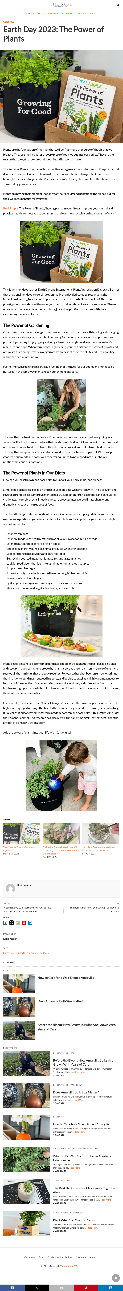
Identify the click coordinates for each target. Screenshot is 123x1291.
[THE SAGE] (61, 5)
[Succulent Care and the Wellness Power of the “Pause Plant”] (100, 843)
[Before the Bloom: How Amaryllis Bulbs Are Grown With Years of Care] (19, 1030)
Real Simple (10, 208)
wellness (44, 952)
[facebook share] (5, 923)
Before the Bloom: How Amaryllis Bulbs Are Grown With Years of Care (83, 1062)
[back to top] (116, 1278)
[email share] (18, 923)
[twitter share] (11, 922)
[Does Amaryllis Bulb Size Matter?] (19, 1007)
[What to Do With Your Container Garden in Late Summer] (26, 1159)
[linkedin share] (30, 923)
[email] (61, 1288)
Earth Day (8, 952)
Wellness (65, 1181)
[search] (118, 5)
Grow (41, 13)
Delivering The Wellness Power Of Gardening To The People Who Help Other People (60, 850)
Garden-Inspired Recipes (60, 13)
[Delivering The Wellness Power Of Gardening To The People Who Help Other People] (61, 843)
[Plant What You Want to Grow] (26, 1223)
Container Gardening (65, 1149)
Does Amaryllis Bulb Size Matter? (60, 1001)
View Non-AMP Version (71, 1266)
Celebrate (81, 13)
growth (21, 952)
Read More (80, 1072)
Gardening (29, 13)
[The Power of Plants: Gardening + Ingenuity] (21, 843)
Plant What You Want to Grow (74, 1220)
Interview (66, 1213)
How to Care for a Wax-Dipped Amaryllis (66, 977)
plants (32, 952)
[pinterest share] (24, 923)
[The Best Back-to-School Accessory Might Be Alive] (26, 1191)
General (70, 1053)
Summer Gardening (88, 1149)
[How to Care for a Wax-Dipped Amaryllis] (19, 983)
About (93, 13)
